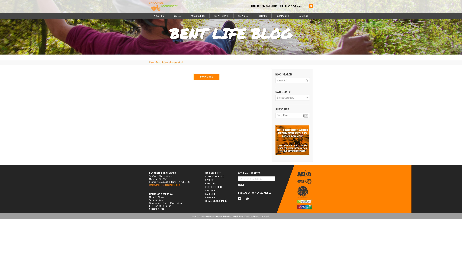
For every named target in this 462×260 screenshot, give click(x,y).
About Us (159, 15)
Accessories (198, 15)
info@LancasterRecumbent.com (164, 185)
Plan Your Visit (214, 176)
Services (243, 15)
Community (282, 15)
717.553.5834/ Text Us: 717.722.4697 (281, 6)
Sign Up (241, 184)
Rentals (262, 15)
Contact (303, 15)
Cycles (177, 15)
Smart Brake (221, 15)
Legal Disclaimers (216, 201)
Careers (210, 194)
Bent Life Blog (214, 187)
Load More (206, 76)
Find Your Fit (213, 173)
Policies (210, 197)
